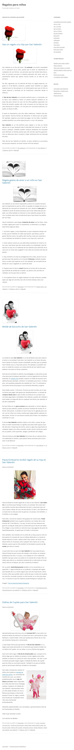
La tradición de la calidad (61, 77)
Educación (57, 36)
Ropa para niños (58, 49)
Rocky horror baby (59, 75)
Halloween (57, 40)
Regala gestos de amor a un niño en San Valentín (22, 181)
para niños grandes (59, 47)
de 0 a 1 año (57, 24)
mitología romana (28, 727)
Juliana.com (14, 378)
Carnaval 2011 (6, 725)
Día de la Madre (58, 33)
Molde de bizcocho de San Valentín (19, 326)
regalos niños (40, 287)
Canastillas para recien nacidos (62, 22)
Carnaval (42, 723)
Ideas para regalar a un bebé (62, 68)
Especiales (20, 287)
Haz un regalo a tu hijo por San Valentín (22, 44)
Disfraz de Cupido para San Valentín (20, 602)
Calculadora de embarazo (61, 89)
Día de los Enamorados (17, 725)
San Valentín (41, 148)
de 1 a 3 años (57, 26)
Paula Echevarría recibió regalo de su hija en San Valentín (24, 461)
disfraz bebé (28, 725)
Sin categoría (21, 148)
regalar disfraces (38, 727)
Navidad (56, 42)
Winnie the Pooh (58, 95)
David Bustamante (41, 588)
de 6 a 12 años (58, 31)
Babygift (16, 150)
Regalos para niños (14, 4)
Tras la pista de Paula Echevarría (18, 583)
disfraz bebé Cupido (37, 725)
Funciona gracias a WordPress (18, 746)
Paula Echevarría (7, 590)
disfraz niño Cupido (16, 727)
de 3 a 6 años (57, 29)
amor (37, 723)
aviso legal (5, 746)
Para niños (57, 45)
